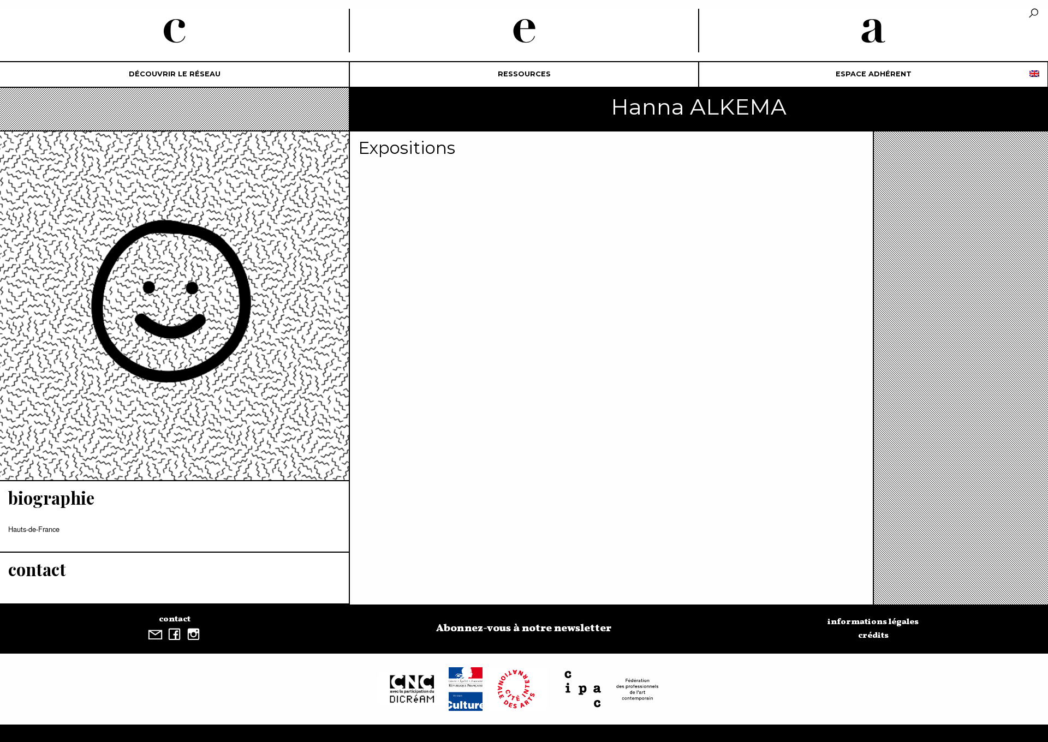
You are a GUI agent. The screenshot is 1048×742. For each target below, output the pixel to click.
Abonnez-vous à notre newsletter (523, 628)
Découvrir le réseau (175, 74)
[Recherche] (1033, 14)
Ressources (524, 74)
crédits (873, 636)
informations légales (873, 622)
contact (174, 619)
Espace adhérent (874, 74)
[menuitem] (174, 74)
